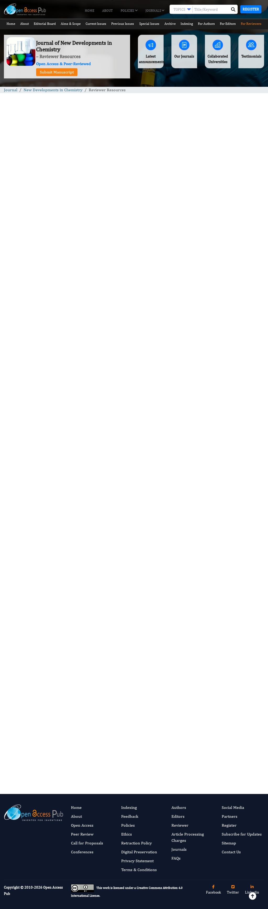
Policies (128, 11)
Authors (178, 807)
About (107, 11)
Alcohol (216, 657)
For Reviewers (251, 24)
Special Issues (149, 24)
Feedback (129, 816)
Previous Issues (122, 24)
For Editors (228, 24)
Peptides (217, 577)
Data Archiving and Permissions (106, 273)
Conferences (82, 851)
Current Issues (96, 24)
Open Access (82, 825)
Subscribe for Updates (242, 834)
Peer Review (82, 834)
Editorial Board (45, 24)
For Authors (206, 24)
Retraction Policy (136, 843)
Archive (170, 24)
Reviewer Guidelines (59, 224)
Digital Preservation (139, 851)
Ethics (126, 834)
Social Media (233, 807)
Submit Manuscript (57, 72)
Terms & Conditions (139, 869)
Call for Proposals (87, 843)
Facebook (213, 892)
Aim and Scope (49, 216)
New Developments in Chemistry (53, 89)
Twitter (233, 892)
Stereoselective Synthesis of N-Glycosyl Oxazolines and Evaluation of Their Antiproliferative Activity (232, 429)
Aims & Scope (71, 24)
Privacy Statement (137, 860)
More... (234, 773)
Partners (229, 816)
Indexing (187, 24)
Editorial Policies (63, 233)
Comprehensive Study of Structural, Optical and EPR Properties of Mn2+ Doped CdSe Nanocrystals (232, 473)
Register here (166, 380)
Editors (178, 816)
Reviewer (179, 825)
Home (89, 11)
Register (251, 9)
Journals (154, 11)
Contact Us (231, 851)
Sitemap (229, 843)
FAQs (176, 858)
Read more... (235, 284)
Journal (10, 89)
